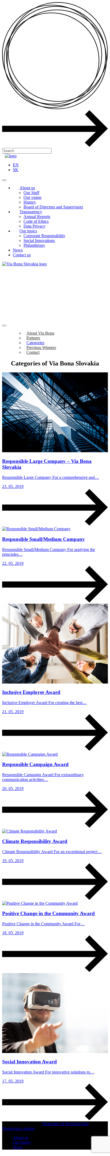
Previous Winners (41, 347)
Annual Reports (36, 216)
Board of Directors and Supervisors (53, 207)
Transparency (30, 211)
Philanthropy (34, 245)
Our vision (32, 197)
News (18, 250)
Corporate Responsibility (44, 235)
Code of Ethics (36, 221)
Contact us (22, 255)
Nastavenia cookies (18, 1128)
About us (27, 188)
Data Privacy (34, 226)
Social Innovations (39, 240)
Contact (33, 352)
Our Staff (31, 192)
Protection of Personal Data (65, 1123)
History (29, 202)
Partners (33, 338)
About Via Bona (40, 333)
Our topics (28, 231)
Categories (35, 342)
